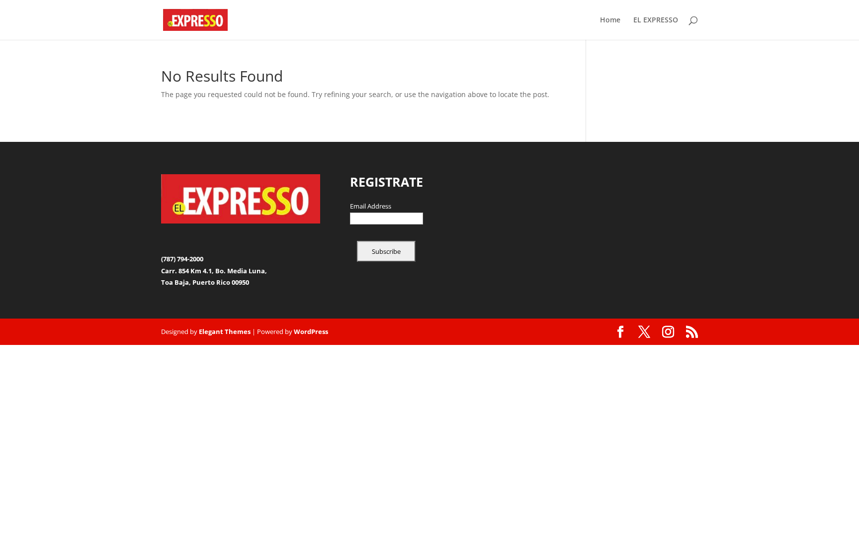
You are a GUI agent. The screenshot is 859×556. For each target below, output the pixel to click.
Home (610, 20)
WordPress (311, 331)
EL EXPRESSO (655, 20)
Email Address (370, 207)
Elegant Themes (225, 331)
